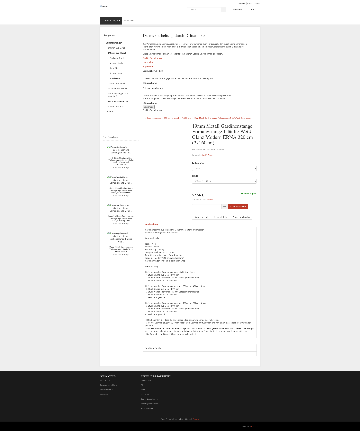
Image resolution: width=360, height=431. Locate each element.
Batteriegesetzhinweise (150, 403)
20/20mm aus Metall (117, 88)
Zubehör (128, 20)
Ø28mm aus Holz (116, 106)
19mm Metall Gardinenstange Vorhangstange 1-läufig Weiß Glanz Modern (121, 249)
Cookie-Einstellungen (153, 58)
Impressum (148, 66)
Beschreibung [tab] (151, 224)
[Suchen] (223, 9)
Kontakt (256, 3)
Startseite (241, 3)
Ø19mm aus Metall (117, 53)
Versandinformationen (108, 389)
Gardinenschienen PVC (118, 101)
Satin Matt (114, 68)
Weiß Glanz (207, 155)
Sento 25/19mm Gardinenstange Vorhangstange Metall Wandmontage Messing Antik (121, 218)
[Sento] (125, 9)
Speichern (148, 107)
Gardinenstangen (110, 20)
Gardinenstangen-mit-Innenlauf (118, 95)
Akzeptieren (151, 83)
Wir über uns (105, 380)
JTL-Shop (254, 426)
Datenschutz (149, 62)
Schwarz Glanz (116, 73)
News (249, 3)
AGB (143, 385)
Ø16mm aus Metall (116, 47)
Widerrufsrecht (147, 408)
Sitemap (144, 389)
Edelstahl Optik (117, 58)
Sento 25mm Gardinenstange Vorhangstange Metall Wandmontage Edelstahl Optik (120, 190)
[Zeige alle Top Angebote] (138, 137)
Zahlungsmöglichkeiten (109, 385)
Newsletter (104, 394)
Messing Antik (116, 63)
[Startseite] (143, 118)
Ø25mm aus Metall (116, 83)
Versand (210, 199)
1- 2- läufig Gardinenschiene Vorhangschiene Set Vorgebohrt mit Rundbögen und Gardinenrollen (121, 161)
